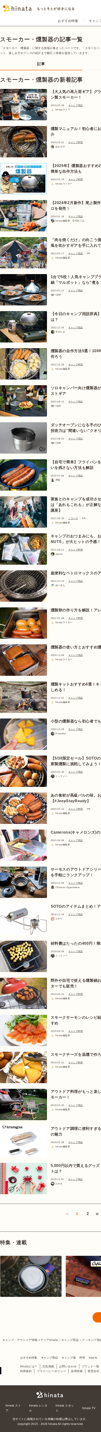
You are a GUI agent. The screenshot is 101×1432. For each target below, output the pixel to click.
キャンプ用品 (75, 105)
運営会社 (93, 1371)
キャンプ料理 (75, 142)
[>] (97, 1214)
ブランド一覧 (90, 1366)
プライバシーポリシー (51, 1371)
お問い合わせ (68, 1366)
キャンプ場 (69, 1357)
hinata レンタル (38, 1408)
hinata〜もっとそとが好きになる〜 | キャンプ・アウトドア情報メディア (50, 1394)
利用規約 (26, 1371)
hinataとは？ (29, 1366)
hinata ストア (13, 1408)
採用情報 (77, 1371)
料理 (82, 1357)
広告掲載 (48, 1366)
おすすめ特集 (68, 20)
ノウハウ (73, 518)
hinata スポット (65, 1408)
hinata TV (88, 1408)
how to (93, 1357)
